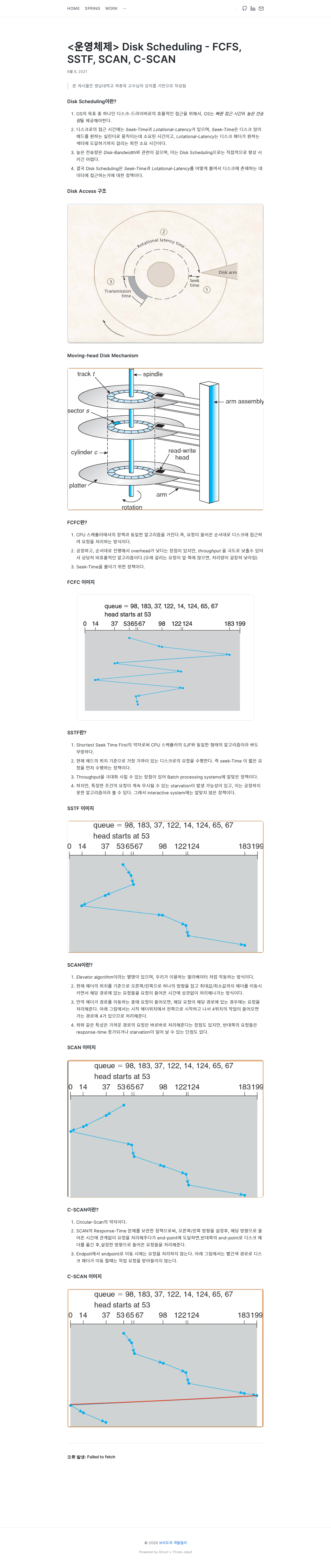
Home (73, 8)
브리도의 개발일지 (173, 1543)
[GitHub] (244, 8)
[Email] (261, 8)
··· (124, 8)
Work (111, 8)
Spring (92, 8)
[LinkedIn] (252, 8)
